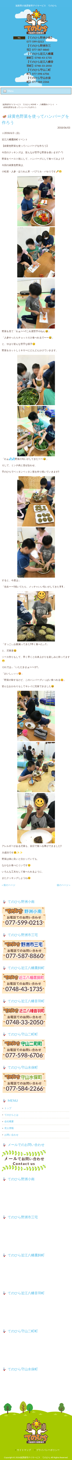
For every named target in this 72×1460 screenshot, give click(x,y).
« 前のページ (8, 885)
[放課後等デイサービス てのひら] (36, 33)
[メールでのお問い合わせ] (36, 1161)
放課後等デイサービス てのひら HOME (19, 104)
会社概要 (9, 1121)
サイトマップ (24, 1450)
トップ (7, 1108)
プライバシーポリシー (48, 1450)
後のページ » (63, 885)
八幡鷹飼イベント (47, 104)
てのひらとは (11, 1115)
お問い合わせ (11, 1135)
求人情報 (9, 1128)
